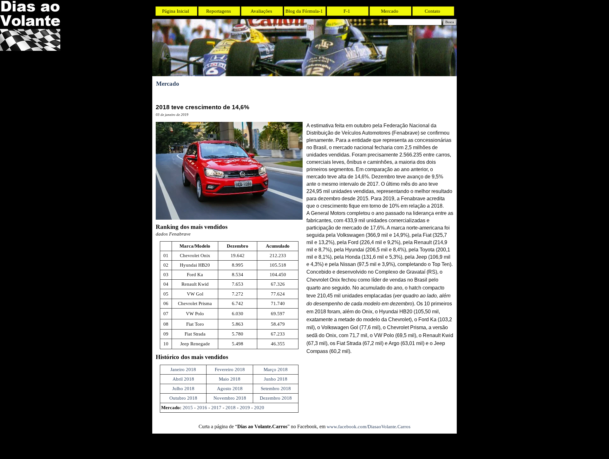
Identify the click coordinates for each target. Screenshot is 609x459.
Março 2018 (276, 369)
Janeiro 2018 (183, 369)
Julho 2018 (183, 388)
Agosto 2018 (230, 388)
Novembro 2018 (229, 398)
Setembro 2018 (276, 388)
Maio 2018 (229, 379)
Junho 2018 (275, 379)
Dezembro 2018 (276, 398)
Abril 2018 (183, 379)
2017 (216, 407)
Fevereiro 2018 (230, 369)
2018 (231, 407)
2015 (188, 407)
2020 (259, 407)
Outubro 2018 (183, 398)
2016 (202, 407)
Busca (449, 22)
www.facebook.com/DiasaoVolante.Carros (368, 426)
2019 (245, 407)
